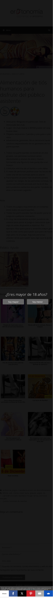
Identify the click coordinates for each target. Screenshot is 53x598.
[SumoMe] (48, 593)
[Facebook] (13, 593)
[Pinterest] (30, 593)
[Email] (39, 593)
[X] (22, 593)
